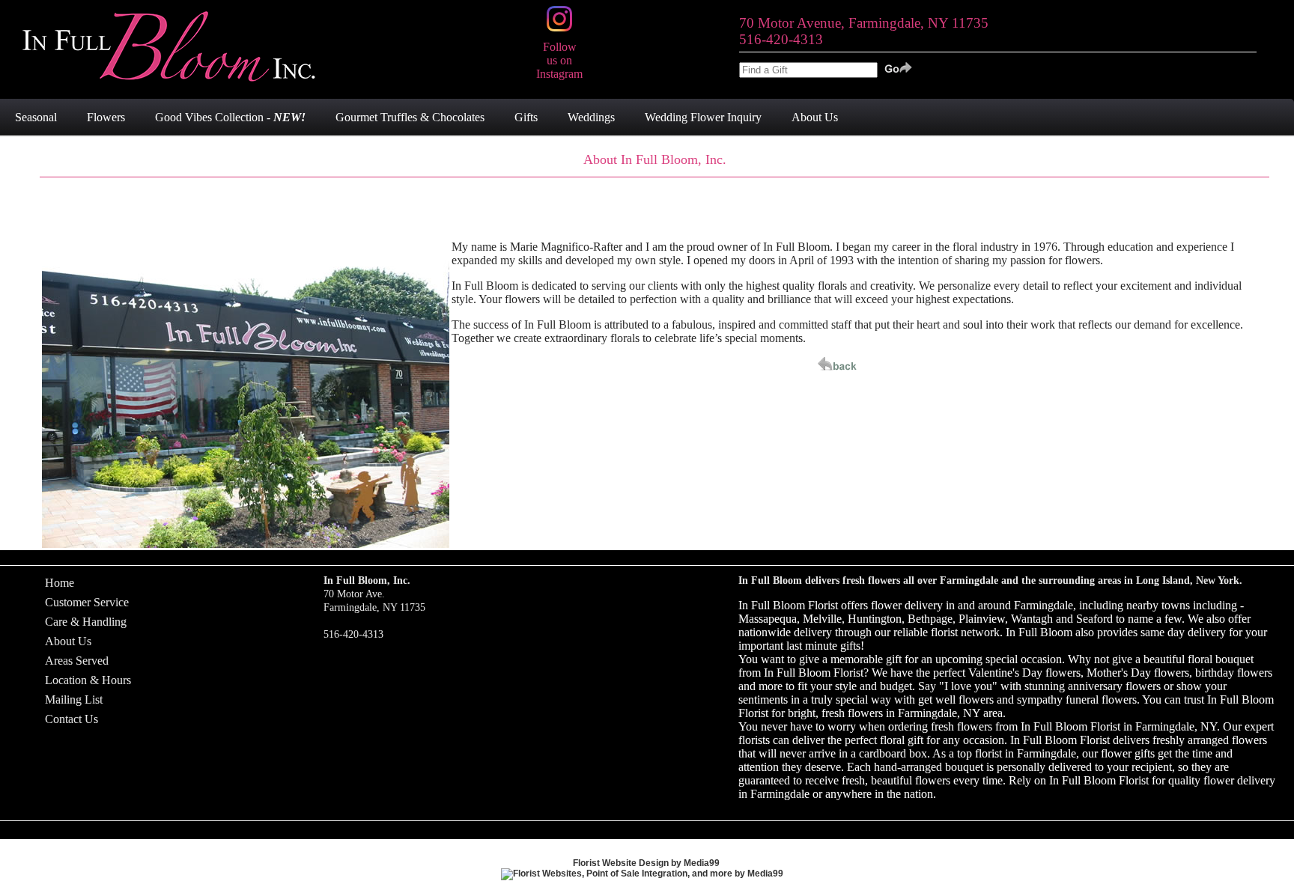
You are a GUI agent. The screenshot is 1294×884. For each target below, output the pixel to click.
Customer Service (87, 602)
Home (59, 582)
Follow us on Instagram (559, 60)
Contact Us (71, 719)
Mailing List (74, 699)
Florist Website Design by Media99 (646, 863)
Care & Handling (86, 621)
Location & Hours (88, 680)
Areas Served (77, 660)
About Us (68, 641)
